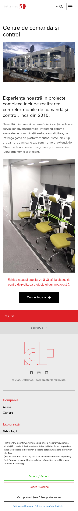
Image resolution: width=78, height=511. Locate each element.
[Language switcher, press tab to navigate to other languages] (55, 6)
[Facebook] (31, 373)
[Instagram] (39, 373)
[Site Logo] (15, 6)
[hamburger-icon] (70, 6)
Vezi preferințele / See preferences (39, 497)
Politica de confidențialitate (49, 506)
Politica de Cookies (23, 506)
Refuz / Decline (39, 487)
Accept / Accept (39, 476)
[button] (61, 6)
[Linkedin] (46, 373)
